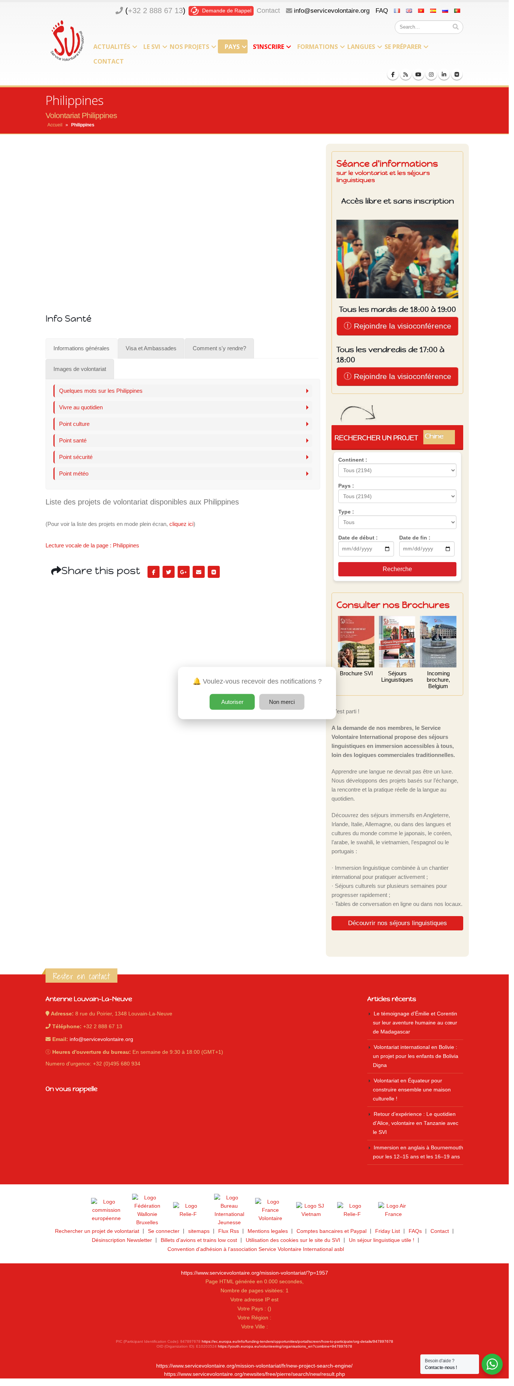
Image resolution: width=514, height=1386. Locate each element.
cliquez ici (181, 524)
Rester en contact (81, 976)
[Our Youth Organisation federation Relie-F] (188, 1210)
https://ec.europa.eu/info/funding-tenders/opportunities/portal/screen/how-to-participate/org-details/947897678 (297, 1341)
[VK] (456, 74)
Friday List (387, 1231)
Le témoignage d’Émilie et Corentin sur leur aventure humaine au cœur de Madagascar (415, 1023)
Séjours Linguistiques (397, 676)
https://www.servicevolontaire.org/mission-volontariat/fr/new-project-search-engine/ (254, 1366)
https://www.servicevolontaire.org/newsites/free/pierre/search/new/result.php (254, 1374)
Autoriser (232, 702)
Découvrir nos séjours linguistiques (397, 922)
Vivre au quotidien (81, 407)
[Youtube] (418, 74)
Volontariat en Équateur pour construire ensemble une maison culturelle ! (412, 1090)
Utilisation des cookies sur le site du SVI (293, 1240)
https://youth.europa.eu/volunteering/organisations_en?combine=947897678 (285, 1346)
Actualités (111, 47)
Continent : (352, 460)
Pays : (346, 486)
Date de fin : (414, 538)
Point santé (73, 440)
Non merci (282, 702)
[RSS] (405, 74)
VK (214, 572)
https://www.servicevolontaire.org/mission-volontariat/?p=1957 (254, 1273)
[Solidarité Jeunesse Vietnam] (311, 1210)
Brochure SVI (356, 673)
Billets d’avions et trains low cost (199, 1240)
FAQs (415, 1231)
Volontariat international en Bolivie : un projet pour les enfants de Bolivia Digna (415, 1056)
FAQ (382, 10)
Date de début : (358, 538)
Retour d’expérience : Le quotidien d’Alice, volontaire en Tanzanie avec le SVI (415, 1123)
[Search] (456, 27)
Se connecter (163, 1231)
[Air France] (393, 1210)
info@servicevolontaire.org (332, 10)
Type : (346, 512)
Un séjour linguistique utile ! (381, 1240)
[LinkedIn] (444, 74)
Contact (268, 10)
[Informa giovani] (352, 1210)
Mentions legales (268, 1231)
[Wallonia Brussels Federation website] (147, 1210)
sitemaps (199, 1231)
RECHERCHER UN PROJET (395, 437)
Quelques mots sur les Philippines (101, 391)
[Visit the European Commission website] (106, 1210)
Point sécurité (76, 457)
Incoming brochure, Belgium (438, 679)
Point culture (74, 424)
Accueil (54, 125)
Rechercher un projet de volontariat (97, 1231)
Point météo (73, 473)
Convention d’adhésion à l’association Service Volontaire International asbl (255, 1249)
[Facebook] (392, 74)
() (155, 10)
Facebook (154, 572)
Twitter (169, 572)
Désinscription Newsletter (122, 1240)
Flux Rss (228, 1231)
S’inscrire (268, 47)
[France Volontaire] (270, 1210)
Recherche (397, 569)
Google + (184, 572)
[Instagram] (431, 74)
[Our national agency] (229, 1210)
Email (199, 572)
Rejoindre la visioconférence (401, 326)
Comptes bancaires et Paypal (331, 1231)
